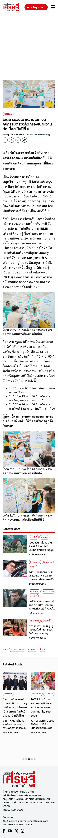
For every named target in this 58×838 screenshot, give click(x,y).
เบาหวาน (32, 649)
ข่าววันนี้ (33, 537)
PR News (8, 114)
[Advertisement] (29, 46)
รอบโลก (44, 537)
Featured (47, 562)
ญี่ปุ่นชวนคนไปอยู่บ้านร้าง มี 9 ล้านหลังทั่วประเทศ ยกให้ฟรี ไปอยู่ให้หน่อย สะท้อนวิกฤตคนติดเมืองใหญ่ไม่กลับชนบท (42, 550)
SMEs (33, 566)
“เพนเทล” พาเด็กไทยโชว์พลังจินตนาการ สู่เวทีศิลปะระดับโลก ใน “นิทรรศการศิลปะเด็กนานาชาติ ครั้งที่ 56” (15, 707)
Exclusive (35, 562)
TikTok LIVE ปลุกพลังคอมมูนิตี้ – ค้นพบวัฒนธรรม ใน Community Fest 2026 (42, 707)
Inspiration (48, 591)
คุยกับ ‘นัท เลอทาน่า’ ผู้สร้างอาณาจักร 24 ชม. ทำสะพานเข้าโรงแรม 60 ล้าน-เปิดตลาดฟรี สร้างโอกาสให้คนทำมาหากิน (41, 579)
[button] (23, 759)
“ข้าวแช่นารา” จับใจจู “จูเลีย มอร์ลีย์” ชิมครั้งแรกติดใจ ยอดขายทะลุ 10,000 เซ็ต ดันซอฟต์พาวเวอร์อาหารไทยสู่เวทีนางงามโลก (42, 635)
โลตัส (42, 649)
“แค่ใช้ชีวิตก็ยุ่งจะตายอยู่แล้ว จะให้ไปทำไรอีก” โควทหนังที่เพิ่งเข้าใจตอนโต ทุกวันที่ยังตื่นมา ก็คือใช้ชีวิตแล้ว (42, 608)
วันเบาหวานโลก (17, 649)
